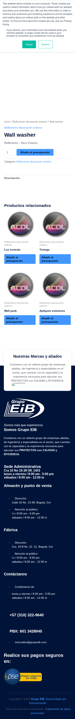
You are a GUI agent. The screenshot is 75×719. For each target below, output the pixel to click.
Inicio (7, 121)
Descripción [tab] (12, 178)
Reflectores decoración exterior (29, 121)
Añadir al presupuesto (35, 152)
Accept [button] (29, 44)
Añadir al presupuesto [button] (14, 259)
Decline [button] (46, 44)
